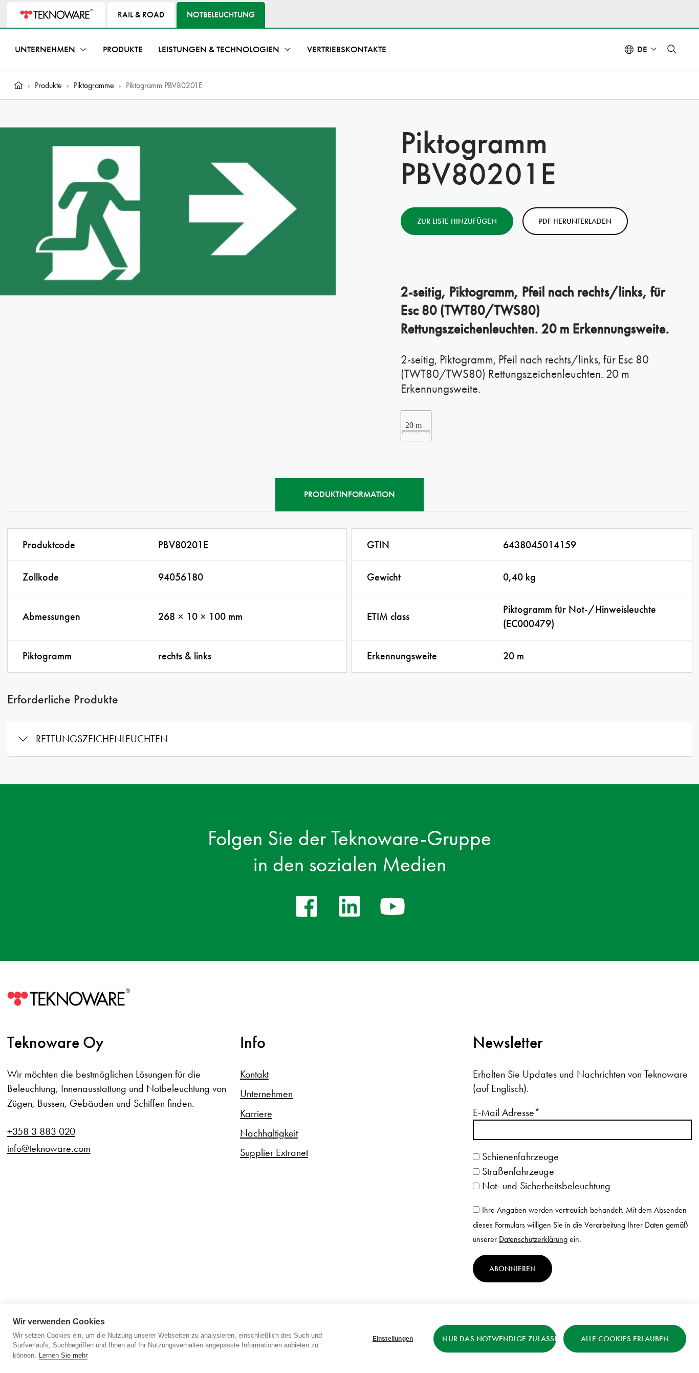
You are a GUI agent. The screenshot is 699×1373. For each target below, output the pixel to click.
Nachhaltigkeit (269, 1133)
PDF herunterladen (575, 221)
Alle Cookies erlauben (625, 1338)
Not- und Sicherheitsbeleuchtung (544, 1185)
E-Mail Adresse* (506, 1112)
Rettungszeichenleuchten (102, 739)
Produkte (123, 49)
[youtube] (392, 906)
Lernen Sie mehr (63, 1355)
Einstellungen (393, 1338)
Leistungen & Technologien (218, 49)
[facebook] (306, 906)
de (642, 49)
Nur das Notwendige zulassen (499, 1338)
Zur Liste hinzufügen (457, 221)
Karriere (256, 1113)
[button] (672, 49)
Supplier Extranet (274, 1152)
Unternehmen (45, 49)
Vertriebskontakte (346, 49)
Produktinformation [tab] (349, 494)
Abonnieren (512, 1268)
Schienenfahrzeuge (519, 1156)
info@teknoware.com (49, 1148)
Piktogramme (94, 85)
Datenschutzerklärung (533, 1239)
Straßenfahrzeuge (516, 1171)
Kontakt (254, 1074)
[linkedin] (349, 906)
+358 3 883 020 (41, 1131)
